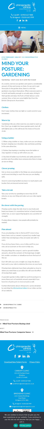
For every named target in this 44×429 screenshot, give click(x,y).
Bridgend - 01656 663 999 (23, 17)
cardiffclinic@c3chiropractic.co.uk (23, 384)
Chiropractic (10, 308)
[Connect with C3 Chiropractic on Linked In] (23, 21)
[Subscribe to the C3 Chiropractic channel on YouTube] (26, 21)
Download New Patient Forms (15, 362)
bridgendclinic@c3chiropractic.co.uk (23, 406)
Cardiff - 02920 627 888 (23, 15)
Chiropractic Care (12, 304)
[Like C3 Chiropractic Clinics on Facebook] (17, 21)
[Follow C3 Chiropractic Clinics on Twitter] (20, 21)
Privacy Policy (34, 362)
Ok (16, 425)
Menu (23, 28)
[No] (41, 420)
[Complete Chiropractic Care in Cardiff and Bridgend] (22, 353)
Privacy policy (25, 425)
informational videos (20, 288)
